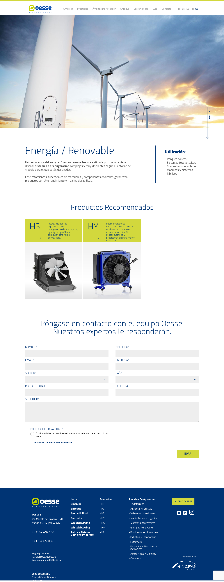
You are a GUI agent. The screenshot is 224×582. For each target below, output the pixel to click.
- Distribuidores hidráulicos (143, 532)
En (183, 9)
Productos (82, 9)
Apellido (122, 347)
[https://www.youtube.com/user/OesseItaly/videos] (179, 514)
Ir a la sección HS (41, 291)
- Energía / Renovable (141, 527)
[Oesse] (40, 9)
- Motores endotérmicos (142, 523)
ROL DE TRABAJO (35, 386)
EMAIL (29, 360)
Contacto (166, 9)
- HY (102, 518)
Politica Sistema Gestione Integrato (82, 533)
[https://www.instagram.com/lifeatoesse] (191, 514)
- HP (102, 532)
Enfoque (124, 9)
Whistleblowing (80, 523)
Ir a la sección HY (99, 291)
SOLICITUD (32, 399)
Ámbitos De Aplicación (104, 9)
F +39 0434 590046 (43, 541)
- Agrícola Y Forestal (140, 509)
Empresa (68, 9)
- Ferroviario (135, 542)
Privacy (35, 577)
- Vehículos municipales (142, 513)
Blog (155, 9)
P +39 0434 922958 (43, 532)
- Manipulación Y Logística (143, 518)
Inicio (74, 499)
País (119, 373)
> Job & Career (183, 501)
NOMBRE (31, 347)
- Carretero (135, 558)
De (188, 9)
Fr (192, 9)
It (179, 9)
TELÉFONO (122, 386)
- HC (102, 509)
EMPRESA (122, 360)
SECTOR (30, 373)
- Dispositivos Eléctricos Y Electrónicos (143, 547)
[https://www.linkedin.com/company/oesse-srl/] (185, 514)
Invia (187, 454)
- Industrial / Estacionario (142, 537)
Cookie (43, 577)
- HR (102, 504)
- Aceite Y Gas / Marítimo (142, 554)
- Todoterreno (136, 504)
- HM (102, 527)
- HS (102, 513)
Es (196, 9)
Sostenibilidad (141, 9)
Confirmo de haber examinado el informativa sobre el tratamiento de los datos (72, 435)
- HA (102, 523)
